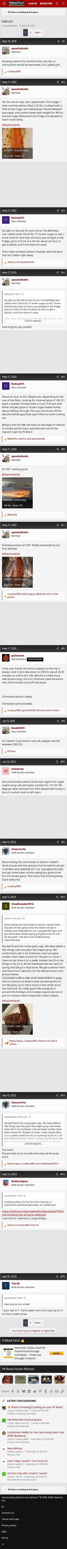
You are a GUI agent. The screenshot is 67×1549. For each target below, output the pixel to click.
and (20, 262)
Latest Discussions (21, 1401)
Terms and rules (10, 1519)
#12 (62, 897)
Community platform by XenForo (32, 1499)
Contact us (8, 1512)
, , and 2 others (33, 710)
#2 (63, 82)
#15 (62, 1276)
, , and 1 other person (32, 596)
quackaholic (11, 25)
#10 (62, 762)
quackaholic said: (13, 1195)
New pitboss (14, 1448)
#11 (63, 842)
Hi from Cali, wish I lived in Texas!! (27, 1473)
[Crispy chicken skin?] (46, 1379)
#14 (62, 1174)
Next (37, 32)
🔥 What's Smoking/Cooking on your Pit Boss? (35, 1407)
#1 (63, 41)
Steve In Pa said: (13, 918)
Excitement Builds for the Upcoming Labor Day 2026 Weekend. (35, 1434)
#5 (63, 377)
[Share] (58, 41)
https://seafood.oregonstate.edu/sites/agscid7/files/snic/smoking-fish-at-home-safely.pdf (33, 1213)
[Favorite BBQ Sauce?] (59, 1379)
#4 (63, 272)
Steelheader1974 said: (16, 1116)
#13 (62, 1095)
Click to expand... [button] (34, 320)
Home (5, 1537)
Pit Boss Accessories (18, 1426)
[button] (33, 1507)
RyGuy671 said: (12, 294)
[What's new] (57, 3)
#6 (63, 449)
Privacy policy (9, 1525)
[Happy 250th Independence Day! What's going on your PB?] (20, 1379)
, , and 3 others (33, 1043)
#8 (63, 648)
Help (4, 1531)
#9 (63, 721)
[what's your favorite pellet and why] (7, 1379)
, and (26, 438)
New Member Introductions (22, 1479)
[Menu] (4, 3)
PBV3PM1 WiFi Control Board (24, 1420)
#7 (63, 525)
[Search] (63, 3)
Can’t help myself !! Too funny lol (27, 1461)
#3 (63, 210)
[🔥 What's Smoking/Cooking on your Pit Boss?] (33, 1379)
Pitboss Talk (13, 1454)
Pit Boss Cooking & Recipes (21, 1413)
